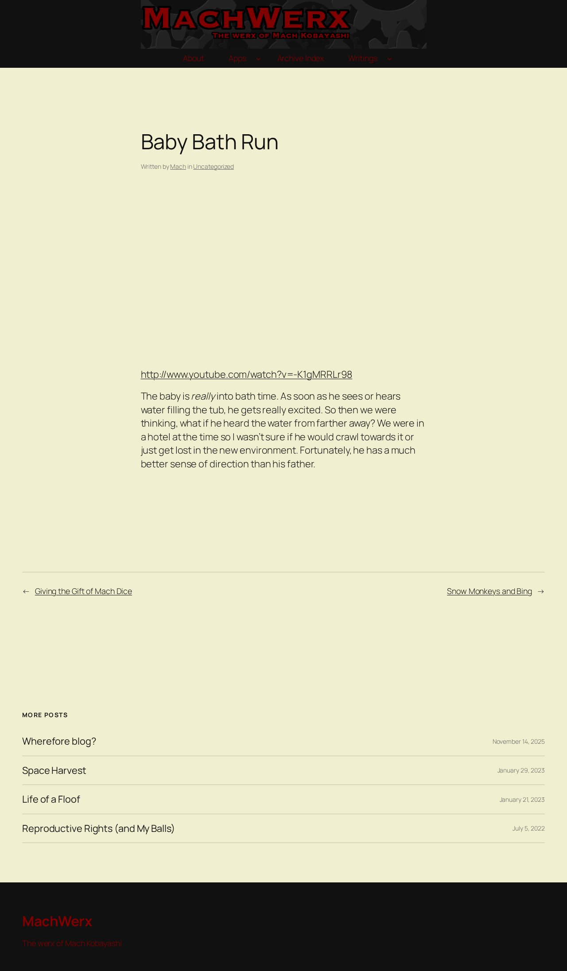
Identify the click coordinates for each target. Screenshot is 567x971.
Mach (178, 166)
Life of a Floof (51, 799)
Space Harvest (54, 770)
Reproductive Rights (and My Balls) (98, 828)
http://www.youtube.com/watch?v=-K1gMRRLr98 (247, 374)
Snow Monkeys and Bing (489, 591)
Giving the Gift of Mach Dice (83, 591)
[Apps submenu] (258, 58)
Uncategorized (213, 166)
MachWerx (57, 921)
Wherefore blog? (59, 741)
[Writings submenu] (389, 58)
